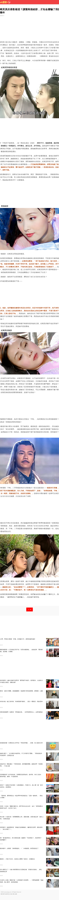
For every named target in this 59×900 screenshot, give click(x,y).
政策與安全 (7, 894)
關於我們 (3, 894)
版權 (16, 894)
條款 (11, 894)
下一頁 (29, 609)
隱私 (14, 894)
